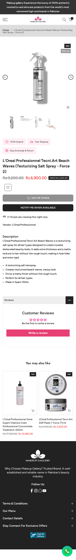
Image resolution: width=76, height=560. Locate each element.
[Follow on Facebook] (32, 491)
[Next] (70, 77)
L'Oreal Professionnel (24, 224)
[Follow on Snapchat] (40, 491)
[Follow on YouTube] (44, 491)
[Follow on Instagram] (36, 491)
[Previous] (5, 77)
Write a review (38, 333)
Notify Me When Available (38, 207)
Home (6, 30)
